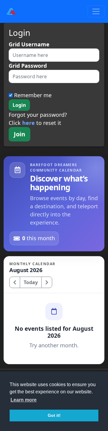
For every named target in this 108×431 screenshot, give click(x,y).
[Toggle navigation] (96, 11)
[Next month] (46, 282)
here (28, 122)
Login (19, 105)
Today (31, 282)
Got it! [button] (54, 415)
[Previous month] (14, 282)
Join (19, 134)
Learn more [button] (23, 399)
